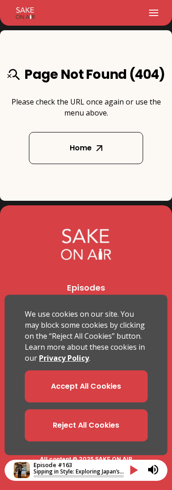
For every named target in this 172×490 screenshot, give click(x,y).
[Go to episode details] (22, 470)
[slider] (78, 476)
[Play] (134, 470)
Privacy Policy (64, 358)
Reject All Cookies (86, 425)
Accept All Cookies (86, 386)
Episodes (86, 287)
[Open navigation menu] (153, 13)
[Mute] (153, 470)
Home (81, 148)
